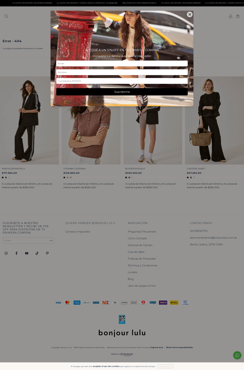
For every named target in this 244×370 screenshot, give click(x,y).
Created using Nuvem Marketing (122, 103)
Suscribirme (122, 91)
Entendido (165, 366)
